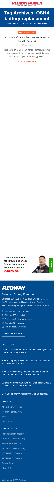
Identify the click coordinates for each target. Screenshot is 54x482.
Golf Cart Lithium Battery (13, 438)
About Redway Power (12, 407)
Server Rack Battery (11, 443)
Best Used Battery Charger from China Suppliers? (25, 394)
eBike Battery (8, 468)
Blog (4, 416)
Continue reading (27, 61)
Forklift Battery (27, 32)
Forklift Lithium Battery (13, 434)
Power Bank (7, 463)
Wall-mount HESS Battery (14, 480)
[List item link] (27, 311)
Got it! (44, 4)
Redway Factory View (12, 412)
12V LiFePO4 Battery (12, 453)
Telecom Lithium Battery (13, 448)
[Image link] (14, 287)
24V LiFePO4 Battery (12, 458)
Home (8, 23)
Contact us (7, 421)
